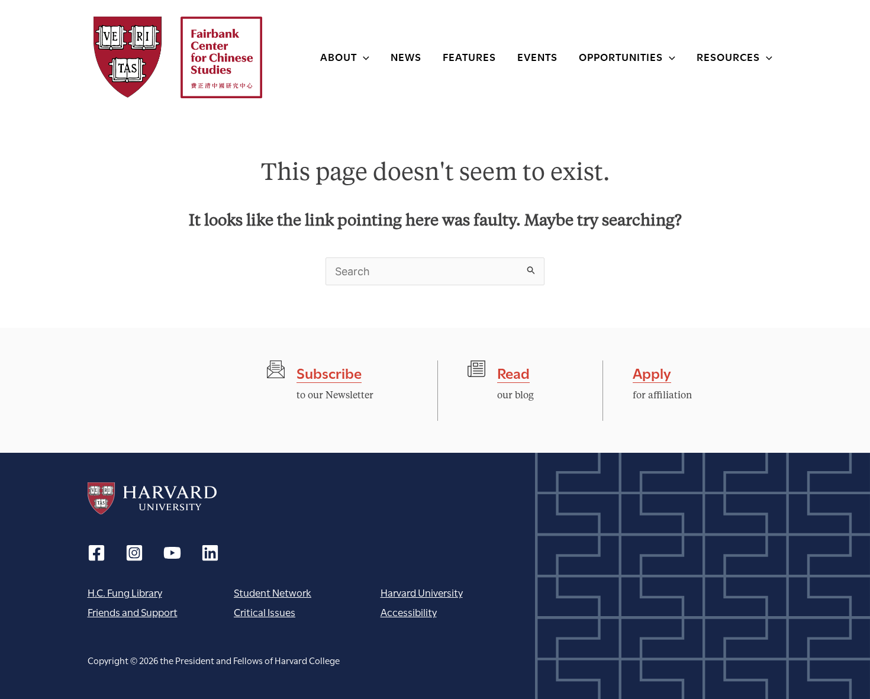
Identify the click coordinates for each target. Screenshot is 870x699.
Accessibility (409, 612)
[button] (363, 56)
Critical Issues (264, 612)
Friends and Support (133, 612)
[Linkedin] (210, 553)
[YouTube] (172, 553)
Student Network (272, 592)
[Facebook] (96, 553)
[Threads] (134, 553)
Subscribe (329, 372)
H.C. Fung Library (125, 592)
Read (513, 372)
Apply (652, 372)
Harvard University (152, 498)
